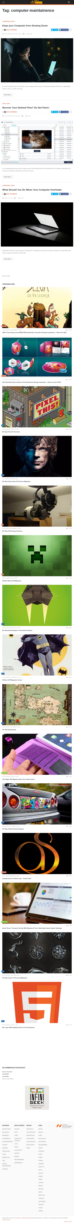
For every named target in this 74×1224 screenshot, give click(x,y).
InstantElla (5, 1076)
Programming (19, 1159)
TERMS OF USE (6, 1219)
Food (40, 1154)
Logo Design (30, 1141)
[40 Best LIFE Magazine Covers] (37, 655)
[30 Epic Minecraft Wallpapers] (37, 555)
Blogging (5, 1132)
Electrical (42, 1141)
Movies (40, 1189)
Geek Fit (41, 1167)
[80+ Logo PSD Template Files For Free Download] (37, 1002)
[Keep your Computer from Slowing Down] (37, 60)
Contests (29, 1129)
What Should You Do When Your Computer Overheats (32, 189)
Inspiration (30, 1135)
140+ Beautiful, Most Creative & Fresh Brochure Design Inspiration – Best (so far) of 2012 (31, 382)
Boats (40, 1129)
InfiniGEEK (5, 1074)
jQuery (16, 1153)
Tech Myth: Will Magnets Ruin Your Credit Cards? (18, 779)
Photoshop (30, 1145)
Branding (5, 1135)
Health (40, 1173)
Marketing (6, 1157)
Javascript (18, 1150)
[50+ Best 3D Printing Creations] (37, 506)
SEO (3, 1160)
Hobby (40, 1176)
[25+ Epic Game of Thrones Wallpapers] (37, 952)
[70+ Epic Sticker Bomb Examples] (37, 803)
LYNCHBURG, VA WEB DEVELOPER (23, 1218)
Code (16, 1135)
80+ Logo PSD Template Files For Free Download (18, 1027)
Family (40, 1148)
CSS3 (16, 1144)
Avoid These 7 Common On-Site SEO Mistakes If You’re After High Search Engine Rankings (32, 928)
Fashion (41, 1151)
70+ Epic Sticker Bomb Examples (13, 829)
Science (41, 1198)
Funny (40, 1157)
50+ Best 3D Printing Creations (12, 531)
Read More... (8, 94)
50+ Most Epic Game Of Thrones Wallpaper (16, 481)
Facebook (65, 30)
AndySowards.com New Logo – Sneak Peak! (16, 878)
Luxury (40, 1182)
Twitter (56, 30)
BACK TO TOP (68, 1221)
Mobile (16, 1156)
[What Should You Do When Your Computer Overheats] (37, 224)
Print (28, 1148)
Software (42, 1201)
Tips (8, 103)
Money (40, 1186)
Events (4, 1145)
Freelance (6, 1151)
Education (42, 1138)
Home (40, 1179)
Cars (40, 1135)
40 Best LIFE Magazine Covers (12, 680)
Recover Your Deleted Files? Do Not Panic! (25, 107)
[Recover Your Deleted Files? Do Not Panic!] (37, 142)
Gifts (40, 1170)
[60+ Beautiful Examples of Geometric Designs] (37, 605)
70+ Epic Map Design (9, 729)
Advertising (6, 1129)
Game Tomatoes (7, 1071)
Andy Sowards (11, 30)
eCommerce (6, 1138)
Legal (4, 1154)
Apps (16, 1132)
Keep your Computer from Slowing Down (25, 25)
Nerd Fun (41, 1195)
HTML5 (16, 1147)
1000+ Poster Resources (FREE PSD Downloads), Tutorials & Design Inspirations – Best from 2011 (34, 332)
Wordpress (18, 1163)
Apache (16, 1129)
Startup (5, 1169)
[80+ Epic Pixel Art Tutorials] (37, 406)
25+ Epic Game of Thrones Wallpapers (14, 978)
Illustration (30, 1132)
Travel (40, 1211)
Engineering (42, 1145)
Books (40, 1132)
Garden (41, 1163)
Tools (40, 1208)
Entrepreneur (7, 1141)
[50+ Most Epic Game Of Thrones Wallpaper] (37, 456)
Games (40, 1160)
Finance (5, 1148)
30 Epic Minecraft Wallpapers (11, 581)
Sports (41, 1204)
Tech (12, 21)
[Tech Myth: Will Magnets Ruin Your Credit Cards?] (37, 754)
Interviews (30, 1138)
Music (40, 1192)
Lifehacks (6, 21)
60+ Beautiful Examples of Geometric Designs (17, 630)
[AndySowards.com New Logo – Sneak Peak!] (37, 853)
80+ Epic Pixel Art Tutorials (11, 432)
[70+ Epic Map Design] (37, 704)
